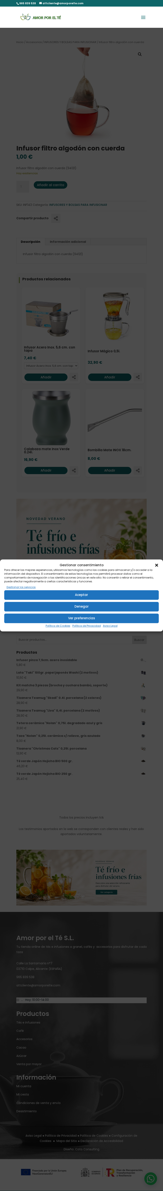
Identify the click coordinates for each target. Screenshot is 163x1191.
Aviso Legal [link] (110, 626)
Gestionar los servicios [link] (21, 587)
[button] (157, 565)
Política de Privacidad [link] (86, 626)
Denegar (81, 606)
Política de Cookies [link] (58, 626)
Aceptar (81, 595)
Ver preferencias (81, 618)
